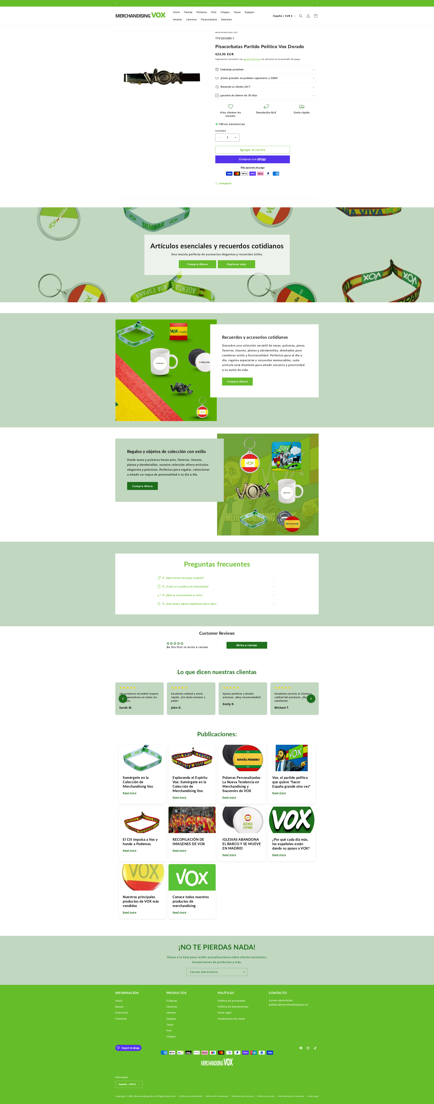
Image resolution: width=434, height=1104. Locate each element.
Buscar (119, 1006)
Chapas (171, 1036)
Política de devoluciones (233, 1006)
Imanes (171, 1012)
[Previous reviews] (123, 698)
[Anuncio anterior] (116, 3)
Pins (169, 1030)
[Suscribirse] (243, 972)
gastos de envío (252, 59)
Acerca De (121, 1012)
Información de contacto (291, 1096)
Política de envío (266, 1096)
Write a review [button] (246, 645)
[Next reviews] (311, 698)
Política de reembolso (216, 1096)
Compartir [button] (225, 183)
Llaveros (171, 1006)
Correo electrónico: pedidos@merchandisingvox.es (288, 1002)
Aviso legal (224, 1012)
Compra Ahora (197, 264)
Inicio (118, 1000)
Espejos (171, 1018)
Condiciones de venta (231, 1018)
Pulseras (171, 1000)
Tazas (169, 1024)
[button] (300, 16)
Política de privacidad (231, 1000)
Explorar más (236, 264)
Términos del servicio (243, 1096)
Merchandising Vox (144, 1096)
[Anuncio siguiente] (317, 3)
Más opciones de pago (252, 167)
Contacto (121, 1018)
